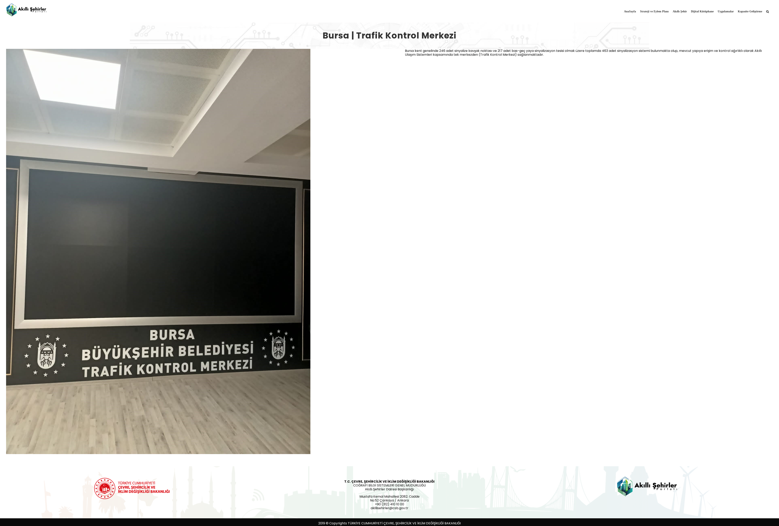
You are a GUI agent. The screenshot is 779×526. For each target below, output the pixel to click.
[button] (767, 11)
